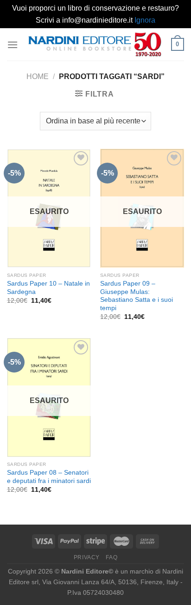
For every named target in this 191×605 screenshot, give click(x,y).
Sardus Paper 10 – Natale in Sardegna (48, 287)
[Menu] (12, 44)
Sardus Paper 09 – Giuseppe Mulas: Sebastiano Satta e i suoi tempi (136, 296)
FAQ (111, 557)
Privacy (87, 557)
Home (37, 76)
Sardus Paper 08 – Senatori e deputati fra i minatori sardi (49, 476)
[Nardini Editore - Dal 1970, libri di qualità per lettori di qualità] (94, 44)
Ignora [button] (144, 20)
